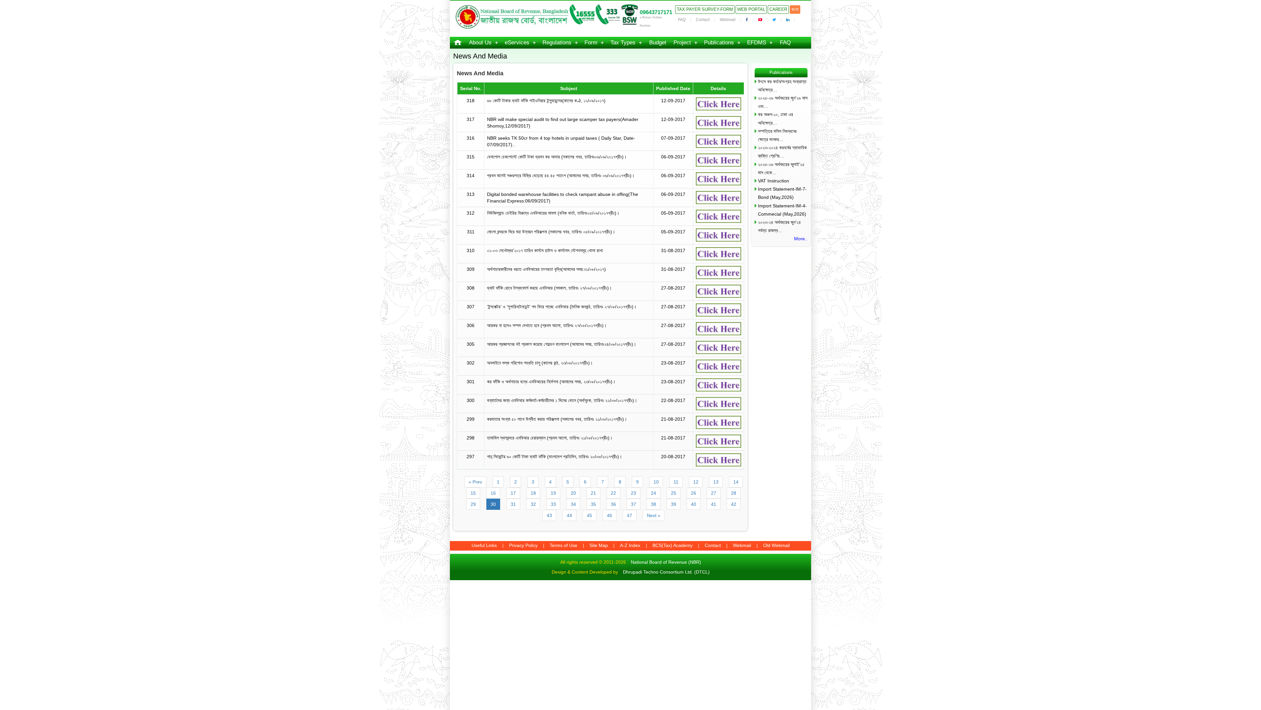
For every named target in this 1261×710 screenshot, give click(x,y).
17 (513, 493)
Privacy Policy (523, 545)
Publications (719, 42)
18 (533, 493)
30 (493, 504)
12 (695, 482)
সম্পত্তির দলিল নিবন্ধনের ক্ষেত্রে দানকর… (777, 135)
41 (713, 504)
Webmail (728, 19)
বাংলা (795, 9)
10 (656, 482)
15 (473, 493)
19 (553, 493)
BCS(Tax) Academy (673, 545)
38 (653, 504)
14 (736, 482)
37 (633, 504)
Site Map (598, 545)
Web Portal (751, 9)
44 (569, 515)
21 (593, 493)
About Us (480, 42)
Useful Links (484, 545)
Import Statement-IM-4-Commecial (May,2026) (782, 210)
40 (693, 504)
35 (593, 504)
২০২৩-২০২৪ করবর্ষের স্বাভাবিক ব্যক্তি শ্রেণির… (782, 151)
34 (573, 504)
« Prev (475, 482)
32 (533, 504)
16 (493, 493)
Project (682, 42)
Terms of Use (563, 545)
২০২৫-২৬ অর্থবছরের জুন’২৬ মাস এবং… (782, 102)
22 (613, 493)
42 (733, 504)
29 (473, 504)
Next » (653, 515)
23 (633, 493)
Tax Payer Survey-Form (705, 9)
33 (553, 504)
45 (589, 515)
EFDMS (756, 42)
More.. (800, 238)
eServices (517, 42)
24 (653, 493)
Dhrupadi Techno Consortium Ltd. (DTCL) (666, 572)
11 (676, 482)
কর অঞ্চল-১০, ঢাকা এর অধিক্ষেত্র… (775, 118)
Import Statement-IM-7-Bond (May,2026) (782, 193)
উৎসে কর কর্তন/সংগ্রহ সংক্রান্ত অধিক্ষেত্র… (782, 85)
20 (573, 493)
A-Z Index (630, 545)
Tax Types (622, 42)
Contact (703, 19)
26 (693, 493)
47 (629, 515)
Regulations (556, 42)
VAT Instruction (773, 180)
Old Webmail (776, 545)
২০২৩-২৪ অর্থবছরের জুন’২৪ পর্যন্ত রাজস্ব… (779, 226)
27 (713, 493)
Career (778, 9)
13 (716, 482)
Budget (657, 42)
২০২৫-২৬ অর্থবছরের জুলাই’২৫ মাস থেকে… (781, 168)
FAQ (682, 19)
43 (549, 515)
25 (673, 493)
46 (609, 515)
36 (613, 504)
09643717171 (656, 12)
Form (591, 42)
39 (673, 504)
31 (513, 504)
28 (733, 493)
